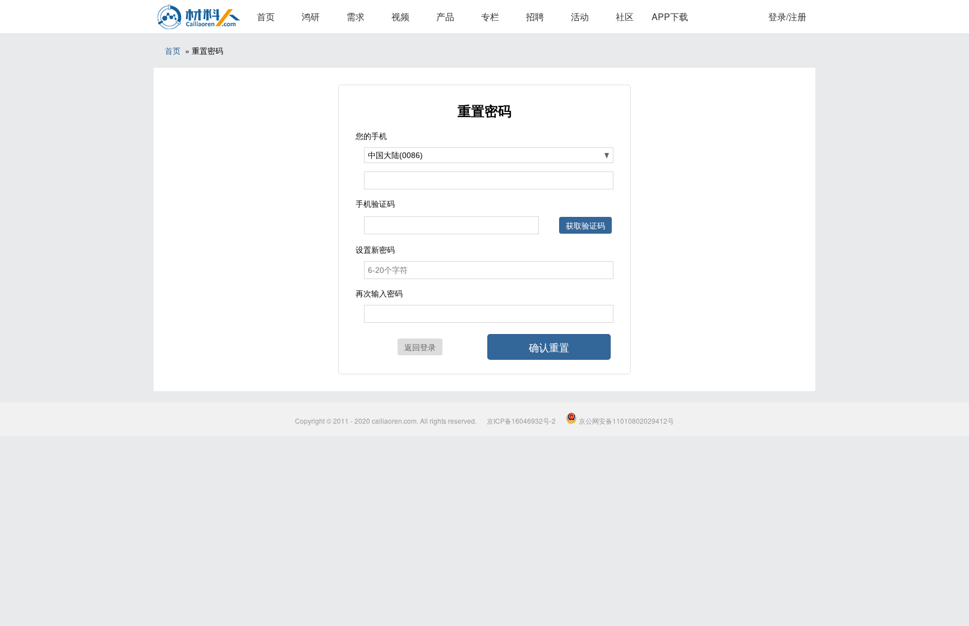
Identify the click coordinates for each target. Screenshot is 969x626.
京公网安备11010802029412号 (625, 420)
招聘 (535, 16)
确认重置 (549, 347)
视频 (400, 16)
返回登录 (420, 347)
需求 (355, 16)
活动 (580, 16)
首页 (266, 16)
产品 (445, 16)
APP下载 (670, 16)
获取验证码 (585, 225)
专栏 (490, 16)
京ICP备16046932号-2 (521, 420)
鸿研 (311, 16)
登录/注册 (787, 16)
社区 (625, 16)
